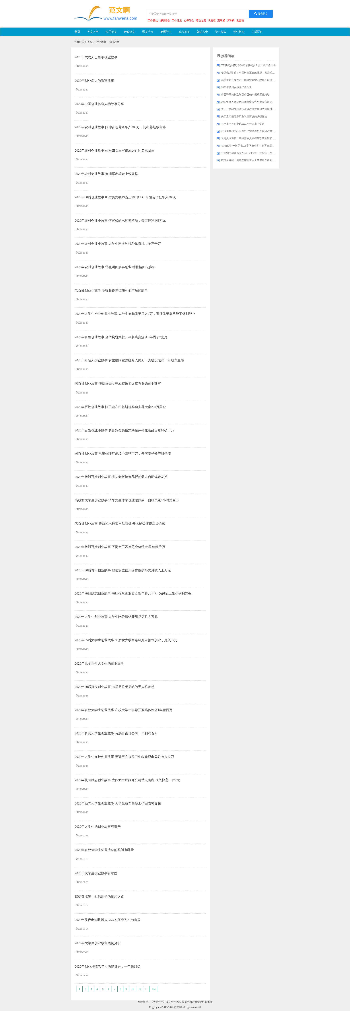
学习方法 (220, 31)
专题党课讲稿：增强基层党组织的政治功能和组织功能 (251, 138)
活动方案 (201, 20)
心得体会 (189, 20)
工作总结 (153, 20)
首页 (77, 31)
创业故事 (114, 41)
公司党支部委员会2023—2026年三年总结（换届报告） (251, 153)
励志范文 (184, 31)
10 (132, 989)
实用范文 (111, 31)
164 (153, 989)
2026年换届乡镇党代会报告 (236, 87)
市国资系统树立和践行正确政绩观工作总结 (245, 94)
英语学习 (165, 31)
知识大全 (202, 31)
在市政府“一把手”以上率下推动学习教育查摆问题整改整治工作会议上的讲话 (264, 145)
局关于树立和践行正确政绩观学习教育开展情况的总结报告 (254, 80)
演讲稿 (230, 20)
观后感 (221, 20)
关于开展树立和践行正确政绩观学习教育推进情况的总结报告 (255, 109)
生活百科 (257, 31)
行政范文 (129, 31)
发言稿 (240, 20)
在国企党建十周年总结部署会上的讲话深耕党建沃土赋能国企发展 (258, 160)
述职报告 (165, 20)
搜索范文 (263, 13)
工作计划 (177, 20)
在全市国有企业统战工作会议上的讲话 (243, 123)
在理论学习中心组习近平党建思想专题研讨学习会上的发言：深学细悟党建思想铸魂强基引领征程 (276, 131)
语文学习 (147, 31)
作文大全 (93, 31)
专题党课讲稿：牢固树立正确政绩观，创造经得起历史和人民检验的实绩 (262, 72)
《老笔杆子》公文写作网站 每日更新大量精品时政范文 (181, 1001)
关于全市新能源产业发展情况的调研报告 (244, 116)
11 (140, 989)
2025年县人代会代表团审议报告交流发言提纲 (246, 102)
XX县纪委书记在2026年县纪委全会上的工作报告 (248, 65)
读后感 (211, 20)
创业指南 (238, 31)
